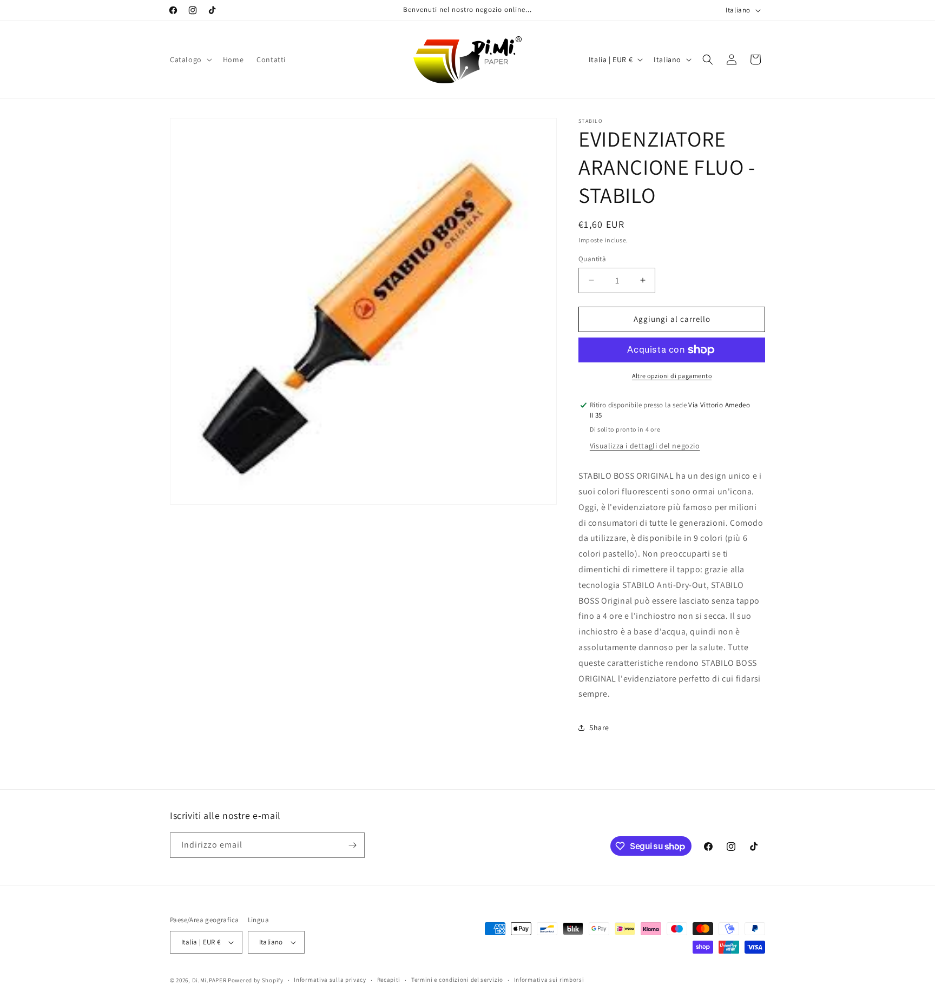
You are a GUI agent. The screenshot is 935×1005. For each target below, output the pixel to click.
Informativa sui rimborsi (549, 979)
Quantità (592, 258)
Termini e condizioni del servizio (457, 979)
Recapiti (389, 979)
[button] (189, 59)
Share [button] (599, 727)
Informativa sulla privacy (330, 979)
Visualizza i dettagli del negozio (645, 446)
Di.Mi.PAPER (209, 980)
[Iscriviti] (352, 845)
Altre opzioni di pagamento (672, 376)
